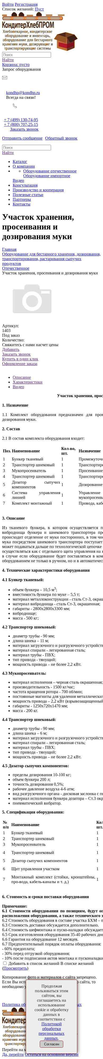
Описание (22, 377)
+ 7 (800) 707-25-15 (21, 124)
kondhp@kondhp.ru (23, 92)
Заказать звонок (24, 129)
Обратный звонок (61, 138)
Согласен (51, 1044)
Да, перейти (13, 1054)
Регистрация (26, 4)
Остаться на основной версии (51, 1054)
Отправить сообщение (22, 138)
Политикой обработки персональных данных (51, 1031)
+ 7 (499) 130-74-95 (21, 119)
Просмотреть (15, 968)
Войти (8, 4)
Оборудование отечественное (50, 171)
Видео (18, 387)
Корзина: (16, 64)
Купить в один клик (20, 361)
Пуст (39, 9)
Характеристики (28, 382)
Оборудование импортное (46, 175)
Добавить (10, 349)
